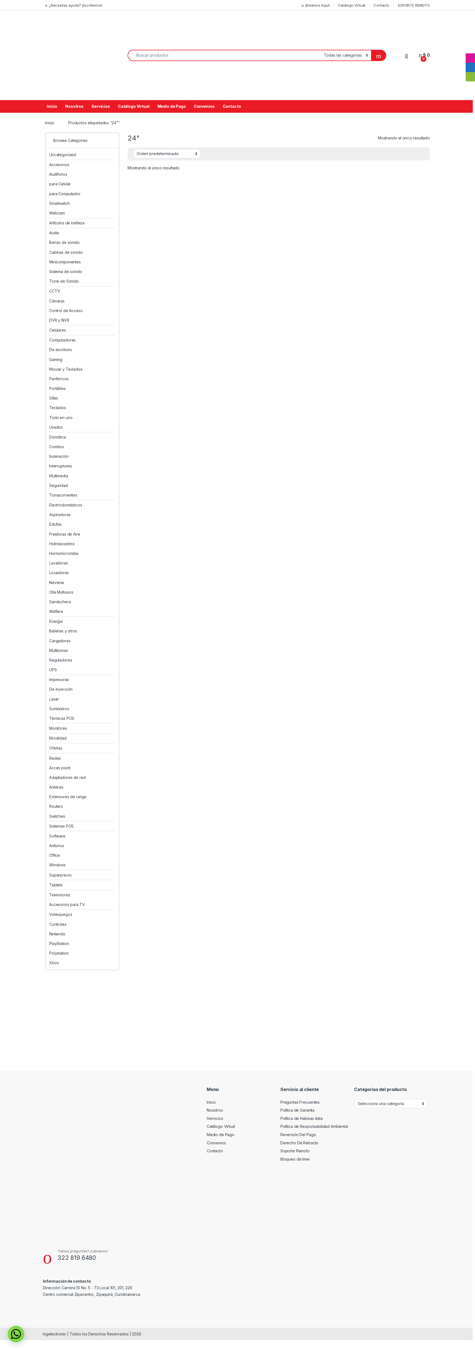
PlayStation (59, 943)
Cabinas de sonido (66, 252)
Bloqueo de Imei (295, 1159)
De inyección (61, 689)
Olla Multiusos (61, 592)
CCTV (54, 291)
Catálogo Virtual (351, 5)
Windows (57, 865)
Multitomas (58, 650)
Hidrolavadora (61, 543)
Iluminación (58, 456)
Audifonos (58, 174)
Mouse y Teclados (65, 369)
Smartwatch (59, 203)
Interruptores (60, 466)
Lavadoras (58, 563)
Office (54, 855)
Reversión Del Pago (298, 1134)
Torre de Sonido (64, 281)
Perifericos (58, 378)
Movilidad (58, 738)
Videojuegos (60, 914)
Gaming (55, 359)
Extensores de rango (68, 796)
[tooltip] (470, 48)
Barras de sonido (64, 242)
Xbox (54, 962)
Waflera (56, 611)
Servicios (101, 106)
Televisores (59, 894)
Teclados (57, 407)
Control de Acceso (66, 310)
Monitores (58, 728)
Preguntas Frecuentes (300, 1102)
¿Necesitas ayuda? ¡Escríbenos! (75, 5)
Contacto (381, 5)
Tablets (55, 885)
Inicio (52, 106)
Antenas (56, 787)
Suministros (59, 708)
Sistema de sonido (65, 271)
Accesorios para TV (67, 904)
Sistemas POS (61, 826)
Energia (56, 621)
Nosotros (74, 106)
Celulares (57, 330)
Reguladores (60, 660)
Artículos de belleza (66, 223)
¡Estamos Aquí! (317, 5)
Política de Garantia (297, 1110)
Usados (56, 427)
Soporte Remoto (295, 1150)
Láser (54, 699)
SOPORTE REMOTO (414, 5)
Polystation (58, 953)
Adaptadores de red (67, 777)
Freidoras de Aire (64, 534)
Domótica (57, 437)
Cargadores (60, 640)
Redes (55, 758)
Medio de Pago (172, 106)
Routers (56, 806)
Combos (56, 446)
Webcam (57, 213)
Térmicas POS (61, 718)
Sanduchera (60, 601)
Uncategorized (62, 154)
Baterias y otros (63, 631)
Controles (58, 924)
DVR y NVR (59, 320)
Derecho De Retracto (299, 1142)
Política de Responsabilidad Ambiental (314, 1126)
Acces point (59, 767)
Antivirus (56, 845)
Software (57, 836)
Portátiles (57, 388)
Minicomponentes (65, 262)
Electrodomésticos (65, 505)
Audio (54, 232)
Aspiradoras (59, 514)
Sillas (53, 398)
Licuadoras (59, 572)
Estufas (55, 524)
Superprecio (60, 875)
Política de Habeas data (301, 1118)
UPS (53, 669)
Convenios (204, 106)
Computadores (62, 340)
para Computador (65, 193)
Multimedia (58, 475)
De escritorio (60, 349)
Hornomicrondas (64, 553)
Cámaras (57, 301)
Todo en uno (60, 417)
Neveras (56, 582)
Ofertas (55, 748)
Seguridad (58, 485)
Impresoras (59, 679)
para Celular (60, 183)
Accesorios (59, 164)
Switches (57, 816)
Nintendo (57, 934)
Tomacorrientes (63, 495)
